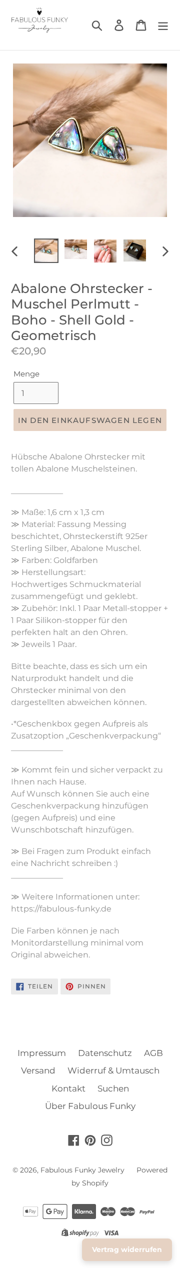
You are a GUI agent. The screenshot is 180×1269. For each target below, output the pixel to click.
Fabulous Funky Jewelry (82, 1170)
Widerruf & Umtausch (114, 1071)
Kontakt (69, 1089)
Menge (27, 373)
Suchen (113, 1089)
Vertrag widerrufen (127, 1249)
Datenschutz (105, 1053)
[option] (46, 251)
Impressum (42, 1053)
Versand (38, 1071)
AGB (153, 1053)
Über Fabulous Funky (90, 1106)
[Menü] (163, 25)
